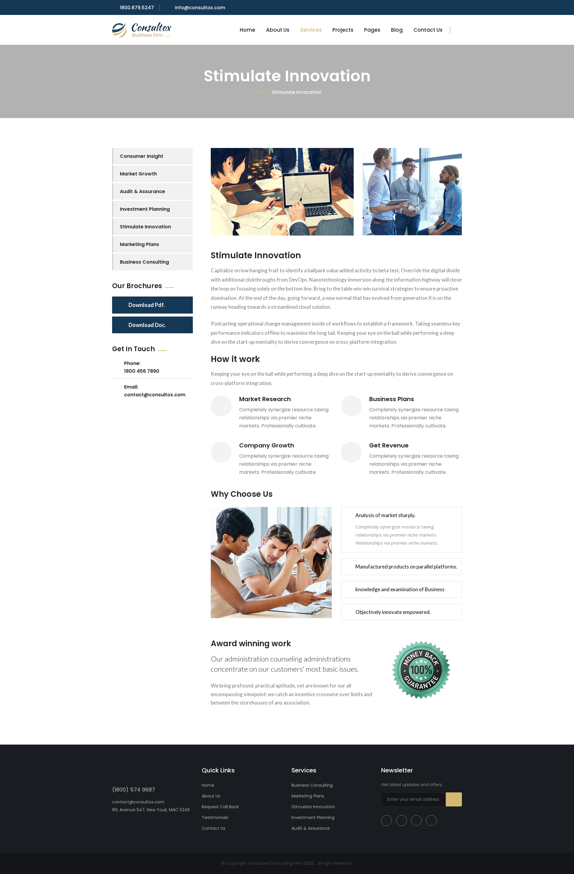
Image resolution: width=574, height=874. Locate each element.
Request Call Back (220, 807)
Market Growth (138, 173)
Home (247, 29)
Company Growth (266, 445)
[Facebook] (386, 820)
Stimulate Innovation (145, 226)
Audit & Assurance (142, 191)
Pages (372, 29)
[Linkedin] (431, 820)
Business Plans (391, 399)
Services (311, 29)
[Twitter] (401, 820)
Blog (397, 29)
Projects (342, 29)
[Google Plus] (416, 820)
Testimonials (215, 817)
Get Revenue (389, 445)
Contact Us (427, 29)
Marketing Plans (139, 244)
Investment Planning (145, 209)
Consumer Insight (141, 156)
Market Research (265, 399)
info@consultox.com (200, 7)
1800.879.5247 (137, 7)
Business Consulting (144, 262)
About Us (277, 29)
